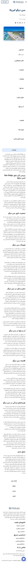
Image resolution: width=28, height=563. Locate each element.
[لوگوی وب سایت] (18, 2)
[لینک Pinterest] (20, 23)
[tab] (14, 150)
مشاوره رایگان (4, 2)
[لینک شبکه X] (22, 23)
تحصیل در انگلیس (20, 528)
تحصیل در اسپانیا (20, 526)
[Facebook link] (24, 23)
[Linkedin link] (18, 23)
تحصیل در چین (21, 531)
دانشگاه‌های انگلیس (20, 541)
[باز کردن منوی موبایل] (26, 2)
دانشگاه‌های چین (20, 544)
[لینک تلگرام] (15, 23)
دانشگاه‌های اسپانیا (20, 538)
